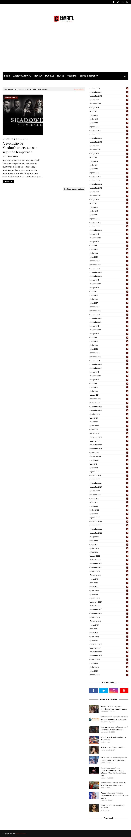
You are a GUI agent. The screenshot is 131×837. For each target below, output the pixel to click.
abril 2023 (109, 541)
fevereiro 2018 (109, 330)
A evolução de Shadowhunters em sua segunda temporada (20, 147)
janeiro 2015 (109, 192)
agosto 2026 (109, 675)
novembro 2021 (109, 483)
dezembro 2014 (109, 188)
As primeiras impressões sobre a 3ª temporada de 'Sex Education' (114, 728)
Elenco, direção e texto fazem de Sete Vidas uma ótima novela (113, 784)
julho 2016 (109, 257)
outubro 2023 (109, 560)
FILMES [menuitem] (60, 76)
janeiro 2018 (109, 326)
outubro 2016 (109, 268)
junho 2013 (109, 119)
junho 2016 (109, 253)
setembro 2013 (109, 130)
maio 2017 (109, 295)
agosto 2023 (109, 556)
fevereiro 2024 (109, 575)
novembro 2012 (109, 92)
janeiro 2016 (109, 234)
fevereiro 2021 (109, 456)
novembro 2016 (109, 272)
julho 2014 (109, 169)
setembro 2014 (109, 176)
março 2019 (109, 380)
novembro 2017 (109, 318)
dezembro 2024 (109, 613)
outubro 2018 (109, 360)
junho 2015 (109, 211)
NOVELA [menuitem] (38, 76)
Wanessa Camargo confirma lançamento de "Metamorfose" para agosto (114, 795)
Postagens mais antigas (74, 189)
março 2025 (109, 625)
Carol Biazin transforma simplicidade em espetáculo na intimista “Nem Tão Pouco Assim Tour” (113, 771)
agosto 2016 (109, 261)
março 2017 (109, 288)
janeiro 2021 (109, 452)
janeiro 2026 (109, 659)
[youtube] (126, 2)
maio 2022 (109, 506)
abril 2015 (109, 203)
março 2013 (109, 107)
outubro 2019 (109, 403)
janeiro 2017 (109, 280)
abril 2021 (109, 464)
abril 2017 (109, 291)
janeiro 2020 (109, 414)
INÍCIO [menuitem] (7, 76)
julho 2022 (109, 514)
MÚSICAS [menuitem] (49, 76)
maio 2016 (109, 249)
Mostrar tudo (79, 89)
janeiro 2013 (109, 100)
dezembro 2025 (109, 656)
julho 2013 (109, 123)
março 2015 (109, 199)
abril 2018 (109, 337)
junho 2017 (109, 299)
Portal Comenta (20, 833)
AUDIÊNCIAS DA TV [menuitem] (22, 76)
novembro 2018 (109, 364)
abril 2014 (109, 157)
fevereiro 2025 (109, 621)
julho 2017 (109, 303)
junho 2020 (109, 426)
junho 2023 (109, 548)
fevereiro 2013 (109, 104)
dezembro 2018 (109, 368)
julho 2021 (109, 468)
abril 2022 (109, 502)
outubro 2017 (109, 314)
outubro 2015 (109, 226)
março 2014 (109, 153)
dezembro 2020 (109, 449)
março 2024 (109, 579)
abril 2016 (109, 245)
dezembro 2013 (109, 142)
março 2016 (109, 242)
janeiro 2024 (109, 571)
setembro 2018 (109, 357)
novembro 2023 (109, 564)
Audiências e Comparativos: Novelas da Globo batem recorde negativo (114, 718)
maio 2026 (109, 663)
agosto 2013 (109, 127)
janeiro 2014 (109, 146)
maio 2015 (109, 207)
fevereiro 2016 (109, 238)
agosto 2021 (109, 472)
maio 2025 (109, 633)
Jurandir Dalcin (11, 156)
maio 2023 (109, 544)
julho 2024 (109, 594)
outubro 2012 (109, 88)
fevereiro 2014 (109, 150)
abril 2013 (109, 111)
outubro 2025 (109, 648)
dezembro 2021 (109, 487)
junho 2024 (109, 590)
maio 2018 (109, 341)
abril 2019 (109, 383)
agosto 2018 (109, 353)
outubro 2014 (109, 180)
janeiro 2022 (109, 491)
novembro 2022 (109, 529)
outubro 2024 (109, 606)
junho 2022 (109, 510)
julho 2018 (109, 349)
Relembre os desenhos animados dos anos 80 (113, 738)
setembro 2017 (109, 311)
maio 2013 (109, 115)
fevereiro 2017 (109, 284)
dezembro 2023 (109, 567)
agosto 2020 (109, 433)
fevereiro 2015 (109, 196)
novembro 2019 (109, 406)
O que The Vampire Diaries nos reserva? (112, 806)
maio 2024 (109, 587)
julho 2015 (109, 215)
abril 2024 (109, 583)
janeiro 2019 (109, 372)
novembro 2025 (109, 652)
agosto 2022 (109, 518)
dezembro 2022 (109, 533)
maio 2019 (109, 387)
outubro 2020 (109, 441)
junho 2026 (109, 667)
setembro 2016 (109, 265)
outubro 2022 (109, 525)
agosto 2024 (109, 598)
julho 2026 (109, 671)
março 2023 (109, 537)
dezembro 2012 (109, 96)
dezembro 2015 (109, 230)
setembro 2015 (109, 222)
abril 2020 (109, 418)
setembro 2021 (109, 475)
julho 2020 (109, 429)
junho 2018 (109, 345)
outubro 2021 (109, 479)
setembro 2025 (109, 644)
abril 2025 (109, 629)
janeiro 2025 (109, 617)
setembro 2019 (109, 399)
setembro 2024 (109, 602)
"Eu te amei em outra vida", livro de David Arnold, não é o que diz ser (114, 759)
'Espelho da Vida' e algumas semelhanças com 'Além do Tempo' (114, 707)
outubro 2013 (109, 134)
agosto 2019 (109, 395)
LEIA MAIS (8, 181)
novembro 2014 (109, 184)
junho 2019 (109, 391)
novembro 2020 (109, 445)
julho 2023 (109, 552)
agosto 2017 (109, 307)
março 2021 (109, 460)
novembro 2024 (109, 610)
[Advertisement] (65, 50)
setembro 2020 (109, 437)
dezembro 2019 (109, 410)
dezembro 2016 (109, 276)
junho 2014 (109, 165)
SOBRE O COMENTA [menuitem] (89, 76)
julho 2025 (109, 640)
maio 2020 (109, 422)
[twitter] (117, 2)
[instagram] (122, 2)
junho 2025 (109, 636)
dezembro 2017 (109, 322)
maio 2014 (109, 161)
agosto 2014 (109, 173)
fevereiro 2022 (109, 495)
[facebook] (113, 2)
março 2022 (109, 498)
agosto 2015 (109, 219)
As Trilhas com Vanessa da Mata (113, 747)
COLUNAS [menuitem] (71, 76)
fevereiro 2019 (109, 376)
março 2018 (109, 334)
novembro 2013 (109, 138)
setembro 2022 (109, 521)
